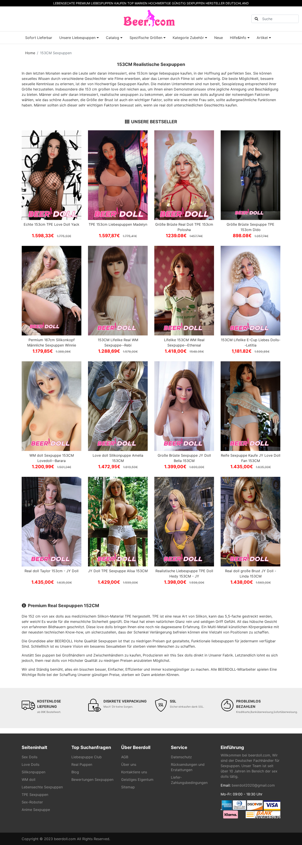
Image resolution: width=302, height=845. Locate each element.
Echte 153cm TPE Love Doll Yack (51, 224)
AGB (124, 757)
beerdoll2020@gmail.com (253, 785)
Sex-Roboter (32, 802)
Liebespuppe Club (86, 757)
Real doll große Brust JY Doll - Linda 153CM (250, 573)
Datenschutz (181, 757)
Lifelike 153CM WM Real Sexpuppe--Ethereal (184, 342)
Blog (75, 772)
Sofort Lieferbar (38, 37)
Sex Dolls (29, 757)
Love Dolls (30, 764)
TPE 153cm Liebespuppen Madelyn (118, 224)
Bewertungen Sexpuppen (92, 779)
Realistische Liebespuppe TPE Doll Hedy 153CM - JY (184, 573)
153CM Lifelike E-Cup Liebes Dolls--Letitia (250, 342)
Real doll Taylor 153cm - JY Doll (51, 571)
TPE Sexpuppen (35, 794)
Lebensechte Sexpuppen (42, 787)
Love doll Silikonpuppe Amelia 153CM (118, 458)
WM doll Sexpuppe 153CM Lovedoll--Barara (51, 458)
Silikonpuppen (33, 772)
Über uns (128, 764)
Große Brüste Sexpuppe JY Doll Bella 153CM (184, 458)
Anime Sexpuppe (36, 809)
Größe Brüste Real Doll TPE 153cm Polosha (184, 227)
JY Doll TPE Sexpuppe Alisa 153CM (118, 571)
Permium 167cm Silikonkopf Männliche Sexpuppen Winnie (51, 342)
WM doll (28, 779)
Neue (218, 37)
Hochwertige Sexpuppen (115, 84)
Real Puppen (81, 764)
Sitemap (128, 787)
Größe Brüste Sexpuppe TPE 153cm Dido (250, 227)
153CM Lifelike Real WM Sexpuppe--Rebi (118, 342)
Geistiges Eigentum (137, 779)
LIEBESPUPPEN (102, 3)
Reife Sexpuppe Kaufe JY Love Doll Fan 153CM (250, 458)
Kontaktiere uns (134, 772)
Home (30, 53)
